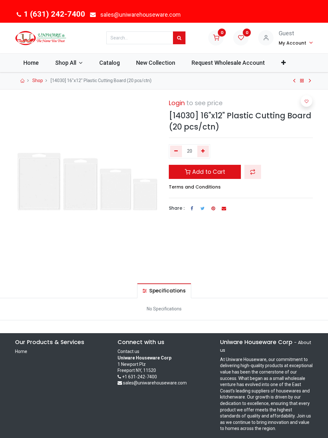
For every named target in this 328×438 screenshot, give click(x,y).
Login (177, 103)
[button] (283, 63)
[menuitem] (31, 63)
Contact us (128, 351)
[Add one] (203, 151)
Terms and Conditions (195, 187)
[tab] (164, 290)
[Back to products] (302, 80)
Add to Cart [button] (208, 172)
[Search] (179, 37)
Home (21, 351)
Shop (37, 80)
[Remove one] (176, 151)
